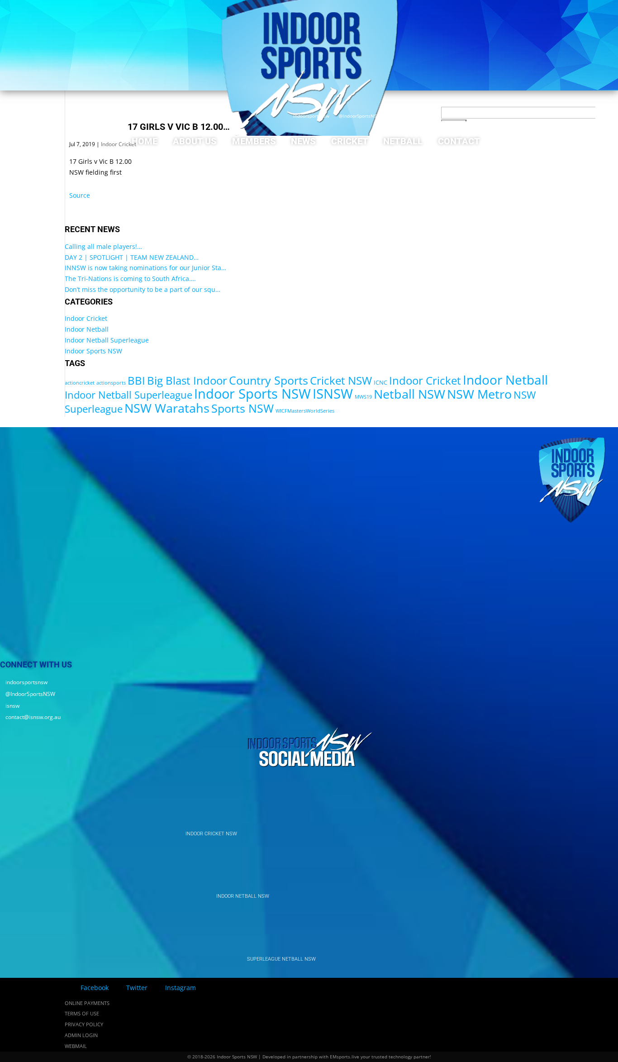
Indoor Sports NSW (93, 351)
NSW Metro (479, 394)
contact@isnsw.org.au (433, 116)
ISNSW (333, 394)
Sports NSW (242, 408)
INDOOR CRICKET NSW (211, 834)
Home (144, 141)
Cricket (349, 141)
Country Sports (268, 380)
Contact (459, 141)
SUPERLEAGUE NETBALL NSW (281, 959)
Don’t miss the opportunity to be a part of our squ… (142, 289)
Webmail (76, 1046)
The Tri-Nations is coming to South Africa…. (130, 278)
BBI (136, 380)
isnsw (393, 116)
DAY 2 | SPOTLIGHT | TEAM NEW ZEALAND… (132, 257)
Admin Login (81, 1035)
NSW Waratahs (166, 408)
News (303, 141)
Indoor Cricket (86, 318)
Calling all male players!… (103, 246)
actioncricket (80, 383)
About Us (195, 141)
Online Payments (87, 1003)
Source (79, 195)
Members (254, 141)
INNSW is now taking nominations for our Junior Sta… (145, 267)
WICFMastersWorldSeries (305, 411)
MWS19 (363, 397)
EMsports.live (344, 1056)
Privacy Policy (84, 1024)
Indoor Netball (87, 329)
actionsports (111, 383)
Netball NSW (409, 394)
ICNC (380, 382)
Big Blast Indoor (187, 380)
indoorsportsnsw (308, 116)
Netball (403, 141)
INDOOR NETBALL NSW (242, 896)
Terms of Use (82, 1013)
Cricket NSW (341, 380)
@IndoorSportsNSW (357, 116)
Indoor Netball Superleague (107, 340)
